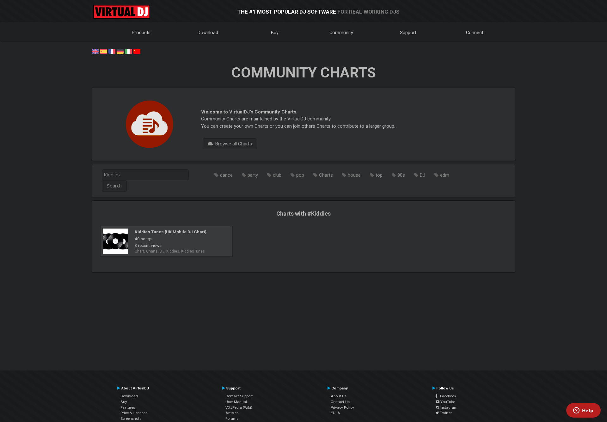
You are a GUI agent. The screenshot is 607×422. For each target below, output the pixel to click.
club (277, 175)
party (253, 175)
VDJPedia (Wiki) (238, 407)
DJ (422, 175)
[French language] (111, 51)
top (379, 175)
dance (226, 175)
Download (208, 32)
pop (300, 175)
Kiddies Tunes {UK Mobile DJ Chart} (170, 231)
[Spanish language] (103, 51)
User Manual (236, 402)
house (354, 175)
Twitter (445, 413)
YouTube (447, 402)
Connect (474, 32)
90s (401, 175)
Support (408, 32)
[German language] (120, 51)
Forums (231, 418)
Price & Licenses (133, 413)
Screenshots (130, 418)
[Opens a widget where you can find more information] (583, 411)
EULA (335, 413)
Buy (275, 32)
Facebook (446, 396)
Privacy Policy (342, 407)
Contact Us (340, 402)
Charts (326, 175)
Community (341, 32)
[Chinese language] (136, 51)
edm (444, 175)
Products (141, 32)
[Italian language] (128, 51)
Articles (231, 413)
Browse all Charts (232, 144)
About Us (338, 396)
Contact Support (239, 396)
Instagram (448, 407)
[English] (95, 51)
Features (127, 407)
